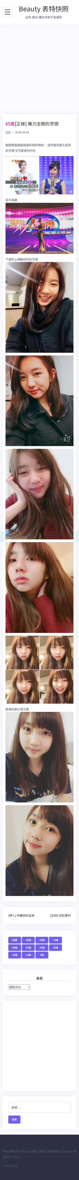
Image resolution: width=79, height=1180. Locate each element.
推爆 (14, 940)
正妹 (8, 132)
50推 (28, 947)
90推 (28, 940)
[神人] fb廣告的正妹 (21, 915)
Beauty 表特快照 (44, 8)
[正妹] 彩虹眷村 (60, 915)
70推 (55, 940)
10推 (28, 955)
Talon (16, 1157)
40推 (42, 947)
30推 (55, 947)
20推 (14, 955)
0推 (42, 955)
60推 (14, 947)
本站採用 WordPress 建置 (19, 1151)
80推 (42, 940)
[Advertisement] (39, 69)
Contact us (11, 1165)
